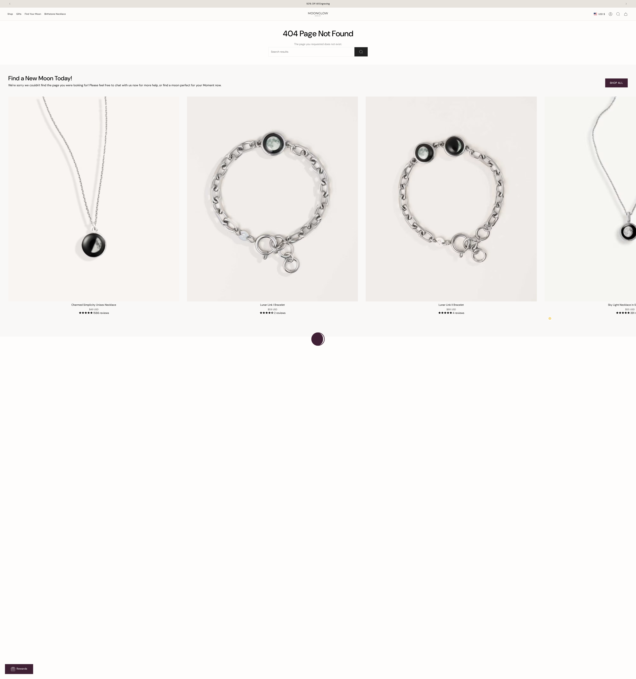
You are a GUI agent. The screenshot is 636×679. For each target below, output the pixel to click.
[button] (10, 14)
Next (631, 199)
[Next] (626, 3)
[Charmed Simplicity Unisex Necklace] (93, 199)
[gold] (550, 318)
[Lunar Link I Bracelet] (272, 199)
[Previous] (9, 3)
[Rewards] (19, 669)
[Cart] (626, 14)
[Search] (361, 51)
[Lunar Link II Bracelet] (451, 199)
